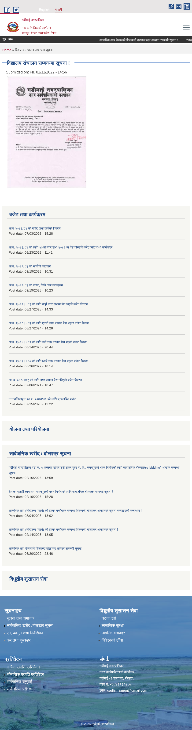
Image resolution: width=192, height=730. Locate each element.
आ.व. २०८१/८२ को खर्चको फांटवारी (30, 266)
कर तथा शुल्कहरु (19, 640)
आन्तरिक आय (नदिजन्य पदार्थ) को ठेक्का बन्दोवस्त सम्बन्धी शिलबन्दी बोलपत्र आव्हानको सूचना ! (63, 529)
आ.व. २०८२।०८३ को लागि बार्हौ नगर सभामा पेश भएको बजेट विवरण (48, 304)
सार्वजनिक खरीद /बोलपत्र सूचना (30, 625)
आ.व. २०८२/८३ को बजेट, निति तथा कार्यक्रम (36, 285)
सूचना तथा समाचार (20, 618)
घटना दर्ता (109, 618)
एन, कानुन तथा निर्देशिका (25, 633)
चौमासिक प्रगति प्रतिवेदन (25, 674)
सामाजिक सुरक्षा (113, 625)
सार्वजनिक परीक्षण (19, 689)
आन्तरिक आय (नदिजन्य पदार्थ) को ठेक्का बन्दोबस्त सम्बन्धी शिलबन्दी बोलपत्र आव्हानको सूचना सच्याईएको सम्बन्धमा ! (75, 510)
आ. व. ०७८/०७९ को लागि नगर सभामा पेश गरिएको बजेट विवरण (45, 380)
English (44, 9)
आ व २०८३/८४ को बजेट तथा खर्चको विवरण (35, 228)
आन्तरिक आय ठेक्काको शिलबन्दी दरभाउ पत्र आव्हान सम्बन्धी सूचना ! (132, 40)
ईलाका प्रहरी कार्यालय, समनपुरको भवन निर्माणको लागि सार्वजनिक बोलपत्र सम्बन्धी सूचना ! (61, 491)
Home (6, 50)
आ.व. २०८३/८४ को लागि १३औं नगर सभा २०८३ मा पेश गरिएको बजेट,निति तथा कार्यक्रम (60, 247)
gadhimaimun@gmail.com (127, 690)
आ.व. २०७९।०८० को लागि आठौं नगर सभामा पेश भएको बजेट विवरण (48, 361)
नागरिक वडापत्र (113, 633)
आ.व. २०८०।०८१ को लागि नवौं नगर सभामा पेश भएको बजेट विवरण (48, 342)
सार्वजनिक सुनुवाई (19, 681)
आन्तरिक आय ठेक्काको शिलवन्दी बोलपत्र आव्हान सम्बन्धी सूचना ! (46, 548)
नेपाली (58, 9)
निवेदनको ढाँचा (112, 640)
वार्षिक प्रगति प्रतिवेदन (23, 667)
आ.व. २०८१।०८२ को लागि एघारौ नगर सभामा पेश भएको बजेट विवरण (49, 323)
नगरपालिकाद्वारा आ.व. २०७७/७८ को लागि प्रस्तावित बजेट (42, 399)
